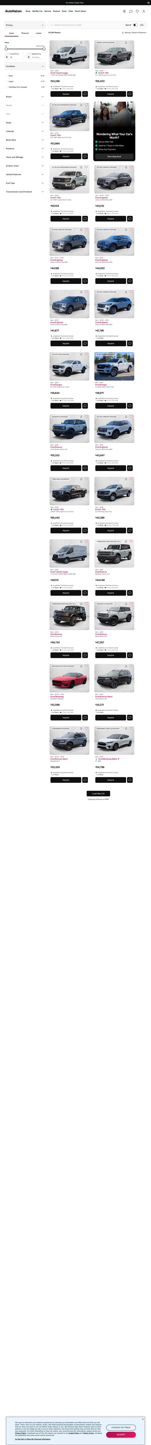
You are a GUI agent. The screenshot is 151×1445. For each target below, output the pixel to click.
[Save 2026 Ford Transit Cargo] (86, 42)
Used (26, 81)
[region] (75, 1431)
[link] (15, 11)
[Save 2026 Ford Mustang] (86, 666)
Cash (11, 33)
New (26, 76)
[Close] (142, 1419)
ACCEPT (121, 1435)
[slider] (6, 49)
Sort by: (135, 32)
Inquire (66, 94)
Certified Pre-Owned (26, 87)
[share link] (81, 42)
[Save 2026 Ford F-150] (131, 42)
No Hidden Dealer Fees (75, 3)
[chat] (130, 11)
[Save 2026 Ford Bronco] (86, 416)
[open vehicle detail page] (69, 54)
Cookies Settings (121, 1428)
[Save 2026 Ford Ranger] (86, 354)
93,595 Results (54, 32)
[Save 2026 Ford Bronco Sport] (131, 666)
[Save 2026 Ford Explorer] (131, 167)
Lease (38, 33)
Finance (25, 33)
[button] (28, 11)
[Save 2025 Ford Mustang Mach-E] (131, 728)
